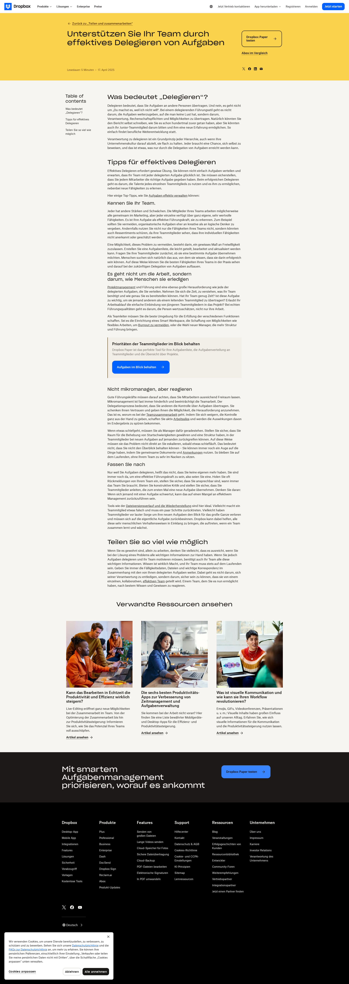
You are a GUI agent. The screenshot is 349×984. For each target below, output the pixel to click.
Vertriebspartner (222, 879)
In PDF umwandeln (149, 879)
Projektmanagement (121, 287)
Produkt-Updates (109, 887)
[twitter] (244, 69)
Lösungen (68, 856)
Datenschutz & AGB (186, 844)
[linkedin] (255, 69)
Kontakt (179, 837)
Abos (102, 881)
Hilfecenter (181, 831)
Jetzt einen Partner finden (228, 891)
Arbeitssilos (181, 419)
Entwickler (218, 860)
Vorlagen (67, 875)
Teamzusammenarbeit (161, 414)
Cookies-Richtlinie (185, 850)
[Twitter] (64, 907)
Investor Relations (261, 850)
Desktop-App (70, 831)
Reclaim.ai (105, 875)
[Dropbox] (19, 6)
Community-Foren (223, 866)
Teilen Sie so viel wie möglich (78, 131)
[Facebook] (72, 907)
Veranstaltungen (222, 837)
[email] (261, 69)
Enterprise (105, 850)
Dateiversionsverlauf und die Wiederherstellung (158, 506)
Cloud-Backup (146, 860)
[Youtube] (80, 907)
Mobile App (69, 837)
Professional (106, 837)
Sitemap (179, 872)
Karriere (254, 844)
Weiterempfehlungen (225, 872)
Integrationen (70, 844)
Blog (215, 831)
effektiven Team (154, 581)
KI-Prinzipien (182, 866)
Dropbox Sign (107, 868)
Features (67, 850)
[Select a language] (211, 6)
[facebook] (249, 69)
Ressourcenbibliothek (225, 854)
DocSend (105, 862)
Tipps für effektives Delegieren (77, 121)
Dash (102, 856)
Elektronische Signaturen (152, 872)
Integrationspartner (224, 885)
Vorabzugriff (69, 868)
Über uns (255, 831)
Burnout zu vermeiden (153, 325)
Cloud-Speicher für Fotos (152, 848)
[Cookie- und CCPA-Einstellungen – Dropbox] (58, 956)
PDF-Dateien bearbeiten (152, 866)
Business (104, 844)
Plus (102, 831)
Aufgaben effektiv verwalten (168, 195)
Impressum (256, 837)
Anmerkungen (193, 452)
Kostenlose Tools (72, 881)
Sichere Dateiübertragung (153, 854)
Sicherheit (68, 862)
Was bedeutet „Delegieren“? (74, 110)
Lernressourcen (183, 879)
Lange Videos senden (150, 841)
